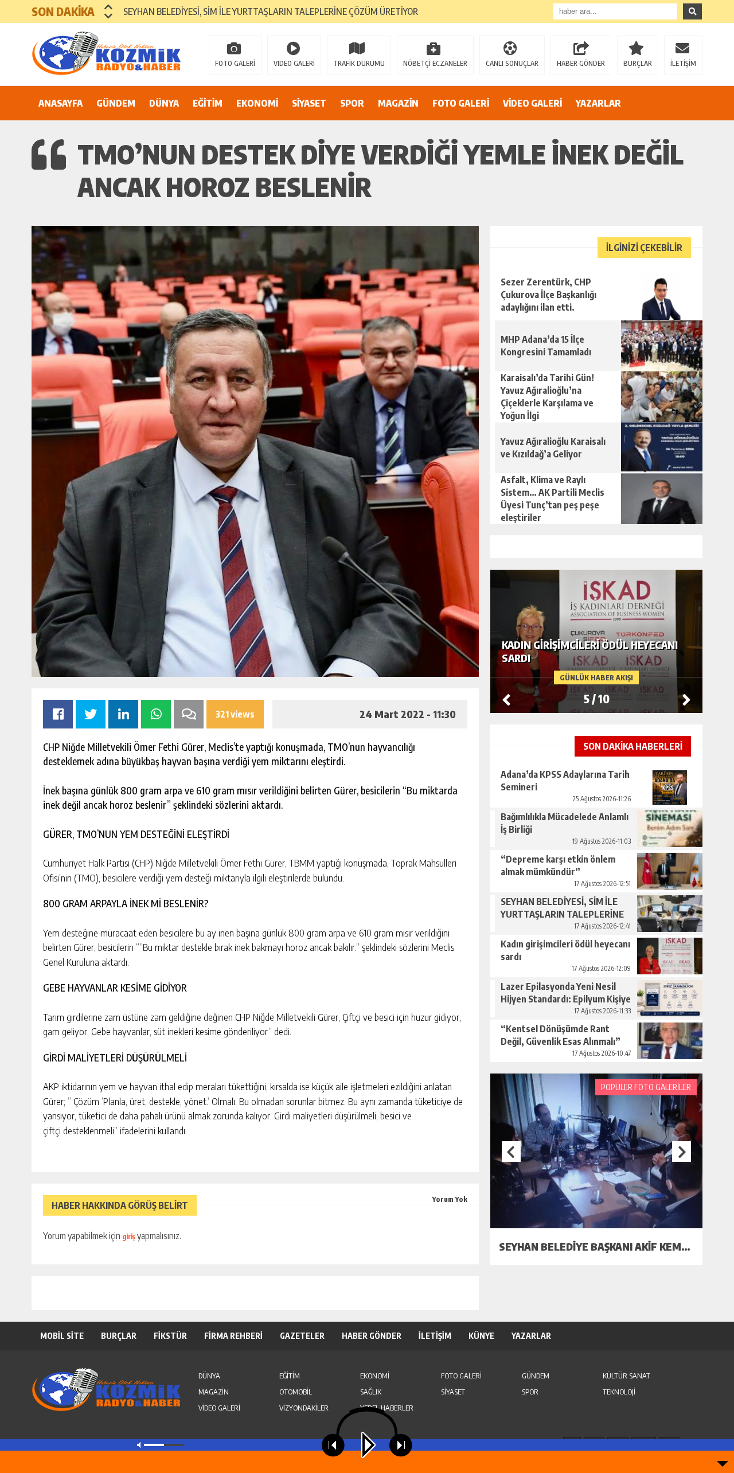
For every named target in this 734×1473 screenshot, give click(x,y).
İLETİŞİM (683, 63)
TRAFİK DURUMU (359, 63)
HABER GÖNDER (581, 63)
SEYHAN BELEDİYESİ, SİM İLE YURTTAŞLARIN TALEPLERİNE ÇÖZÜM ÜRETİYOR (270, 11)
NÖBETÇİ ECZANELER (435, 63)
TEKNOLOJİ (619, 1391)
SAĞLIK (370, 1391)
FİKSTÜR (170, 1336)
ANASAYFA (60, 103)
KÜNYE (481, 1336)
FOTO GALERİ (235, 63)
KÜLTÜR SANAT (626, 1375)
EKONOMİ (257, 103)
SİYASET (309, 103)
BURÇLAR (637, 63)
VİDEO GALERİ (532, 103)
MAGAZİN (398, 103)
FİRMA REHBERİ (233, 1336)
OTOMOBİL (295, 1391)
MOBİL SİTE (62, 1336)
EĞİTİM (207, 103)
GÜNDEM (115, 103)
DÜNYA (164, 103)
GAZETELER (302, 1336)
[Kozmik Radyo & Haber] (106, 53)
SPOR (352, 103)
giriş (128, 1236)
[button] (108, 6)
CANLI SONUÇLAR (512, 63)
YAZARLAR (598, 103)
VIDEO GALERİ (294, 63)
